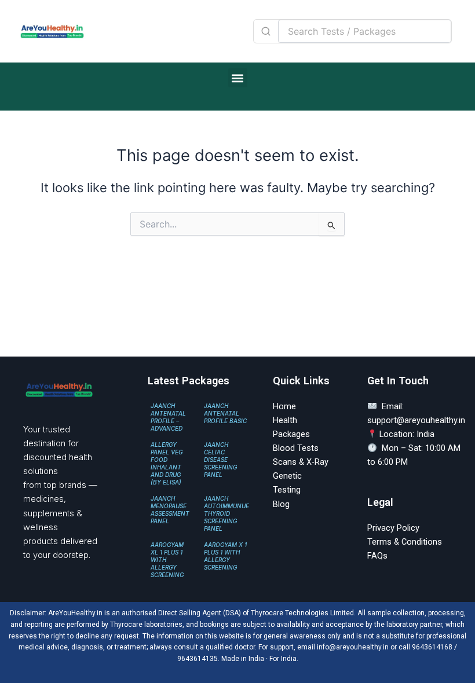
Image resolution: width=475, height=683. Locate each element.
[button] (237, 77)
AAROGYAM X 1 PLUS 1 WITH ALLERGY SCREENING (225, 556)
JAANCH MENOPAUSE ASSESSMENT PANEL (170, 509)
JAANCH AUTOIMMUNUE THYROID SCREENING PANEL (226, 513)
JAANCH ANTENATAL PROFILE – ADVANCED (168, 417)
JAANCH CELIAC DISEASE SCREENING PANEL (220, 459)
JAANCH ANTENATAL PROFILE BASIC (225, 413)
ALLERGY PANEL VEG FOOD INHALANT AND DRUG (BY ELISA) (166, 463)
